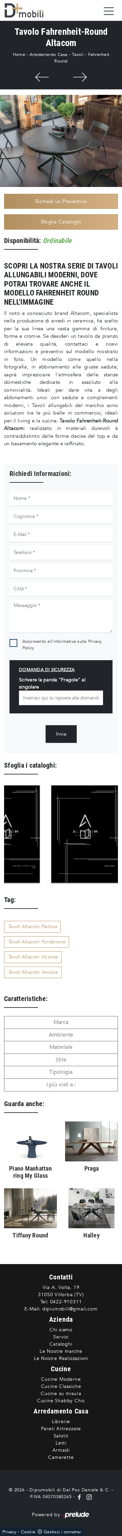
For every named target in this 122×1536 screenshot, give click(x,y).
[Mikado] (42, 77)
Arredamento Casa (48, 55)
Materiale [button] (61, 1047)
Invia (61, 733)
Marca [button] (61, 1022)
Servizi (61, 1337)
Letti (61, 1443)
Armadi (61, 1450)
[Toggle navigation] (109, 10)
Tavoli (78, 55)
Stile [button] (61, 1059)
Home (19, 55)
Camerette (61, 1457)
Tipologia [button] (61, 1072)
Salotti (61, 1436)
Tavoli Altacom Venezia (33, 972)
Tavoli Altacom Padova (32, 926)
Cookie (28, 1532)
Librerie (61, 1421)
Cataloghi (60, 1344)
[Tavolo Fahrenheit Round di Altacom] (61, 141)
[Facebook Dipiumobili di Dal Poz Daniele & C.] (80, 1497)
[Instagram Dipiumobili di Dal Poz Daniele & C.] (88, 1497)
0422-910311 (66, 1302)
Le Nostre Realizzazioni (61, 1358)
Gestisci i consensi (62, 1532)
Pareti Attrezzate (61, 1428)
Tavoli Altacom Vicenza (33, 957)
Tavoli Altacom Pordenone (36, 942)
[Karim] (80, 77)
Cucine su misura (61, 1393)
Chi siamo (61, 1330)
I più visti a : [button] (61, 1084)
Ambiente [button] (61, 1035)
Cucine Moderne (61, 1379)
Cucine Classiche (61, 1386)
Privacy (9, 1532)
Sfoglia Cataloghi (61, 221)
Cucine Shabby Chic (61, 1400)
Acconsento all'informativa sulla (62, 644)
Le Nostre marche (61, 1351)
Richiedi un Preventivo (61, 201)
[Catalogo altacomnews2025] (79, 834)
